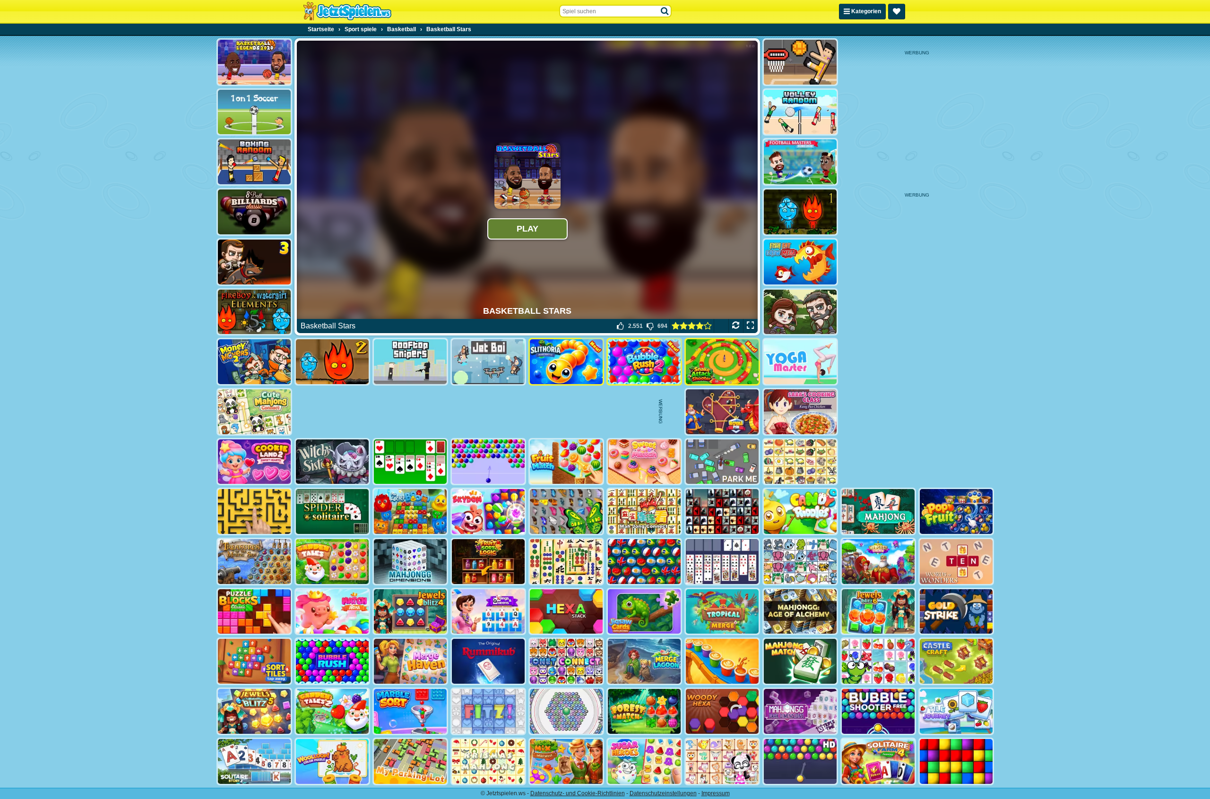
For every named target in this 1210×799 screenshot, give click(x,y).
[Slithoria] (566, 362)
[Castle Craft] (956, 661)
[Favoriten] (896, 11)
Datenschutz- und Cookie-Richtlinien (577, 793)
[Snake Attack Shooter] (722, 362)
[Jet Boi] (488, 362)
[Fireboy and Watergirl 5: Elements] (254, 312)
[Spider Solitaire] (332, 511)
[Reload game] (735, 326)
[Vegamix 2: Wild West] (566, 761)
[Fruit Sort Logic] (488, 561)
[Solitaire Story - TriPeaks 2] (254, 761)
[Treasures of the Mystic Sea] (254, 561)
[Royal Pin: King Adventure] (722, 412)
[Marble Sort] (410, 711)
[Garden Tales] (332, 561)
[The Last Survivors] (800, 312)
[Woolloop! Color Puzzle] (332, 761)
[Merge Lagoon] (644, 661)
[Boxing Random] (254, 162)
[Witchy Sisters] (332, 462)
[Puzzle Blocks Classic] (254, 612)
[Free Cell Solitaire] (722, 561)
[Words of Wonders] (956, 561)
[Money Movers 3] (254, 262)
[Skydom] (488, 511)
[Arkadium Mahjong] (878, 511)
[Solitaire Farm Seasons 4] (878, 761)
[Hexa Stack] (566, 612)
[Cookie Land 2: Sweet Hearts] (254, 462)
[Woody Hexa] (722, 711)
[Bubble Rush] (332, 661)
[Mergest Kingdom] (878, 561)
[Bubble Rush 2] (644, 362)
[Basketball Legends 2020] (254, 62)
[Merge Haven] (410, 661)
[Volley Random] (800, 112)
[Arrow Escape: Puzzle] (254, 511)
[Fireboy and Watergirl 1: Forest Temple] (800, 212)
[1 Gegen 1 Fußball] (254, 112)
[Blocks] (956, 761)
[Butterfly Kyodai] (566, 511)
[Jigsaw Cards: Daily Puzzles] (644, 612)
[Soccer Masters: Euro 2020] (800, 162)
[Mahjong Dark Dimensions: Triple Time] (800, 711)
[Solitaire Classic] (410, 462)
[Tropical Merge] (722, 612)
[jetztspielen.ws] (347, 11)
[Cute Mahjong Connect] (254, 412)
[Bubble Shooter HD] (800, 761)
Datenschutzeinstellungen (663, 793)
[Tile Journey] (956, 711)
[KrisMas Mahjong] (488, 761)
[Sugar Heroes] (644, 761)
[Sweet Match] (644, 462)
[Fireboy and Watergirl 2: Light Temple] (332, 362)
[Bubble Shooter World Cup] (644, 561)
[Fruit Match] (566, 462)
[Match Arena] (332, 612)
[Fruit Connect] (878, 661)
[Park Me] (722, 462)
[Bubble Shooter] (488, 462)
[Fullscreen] (750, 326)
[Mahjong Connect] (644, 511)
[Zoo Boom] (410, 511)
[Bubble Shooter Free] (878, 711)
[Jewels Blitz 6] (878, 612)
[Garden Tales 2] (332, 711)
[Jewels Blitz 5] (254, 711)
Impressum (715, 793)
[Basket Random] (800, 62)
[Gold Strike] (956, 612)
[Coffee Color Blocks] (722, 661)
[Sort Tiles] (254, 661)
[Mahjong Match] (800, 661)
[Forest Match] (644, 711)
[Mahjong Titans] (566, 561)
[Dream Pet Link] (722, 761)
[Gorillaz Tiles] (722, 511)
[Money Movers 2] (254, 362)
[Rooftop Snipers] (410, 362)
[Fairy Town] (566, 711)
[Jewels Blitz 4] (410, 612)
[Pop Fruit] (956, 511)
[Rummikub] (488, 661)
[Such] (665, 11)
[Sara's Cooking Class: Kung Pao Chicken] (800, 412)
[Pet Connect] (800, 561)
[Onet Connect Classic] (566, 661)
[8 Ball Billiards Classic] (254, 212)
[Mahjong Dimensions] (410, 561)
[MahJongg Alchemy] (800, 612)
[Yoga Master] (800, 362)
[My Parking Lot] (410, 761)
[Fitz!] (488, 711)
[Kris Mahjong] (800, 462)
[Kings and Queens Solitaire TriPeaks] (488, 612)
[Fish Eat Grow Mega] (800, 262)
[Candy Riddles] (800, 511)
